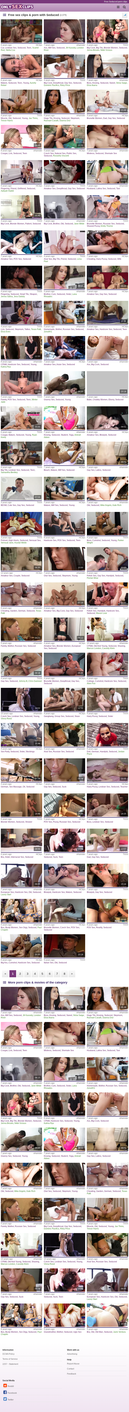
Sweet (112, 83)
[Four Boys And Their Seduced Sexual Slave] (64, 699)
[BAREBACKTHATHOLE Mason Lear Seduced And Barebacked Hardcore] (107, 594)
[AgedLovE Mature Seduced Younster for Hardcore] (64, 875)
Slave (77, 716)
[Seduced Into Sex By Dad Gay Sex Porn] (107, 101)
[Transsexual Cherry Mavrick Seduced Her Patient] (21, 206)
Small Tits (24, 294)
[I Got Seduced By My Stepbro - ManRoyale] (21, 664)
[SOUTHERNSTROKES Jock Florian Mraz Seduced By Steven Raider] (107, 558)
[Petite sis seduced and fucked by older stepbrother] (64, 206)
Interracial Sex (17, 857)
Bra (2, 857)
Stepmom (75, 118)
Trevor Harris (7, 120)
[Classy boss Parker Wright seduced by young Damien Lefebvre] (107, 523)
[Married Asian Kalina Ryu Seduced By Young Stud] (21, 347)
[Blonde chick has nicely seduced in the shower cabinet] (21, 805)
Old (10, 118)
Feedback (71, 1374)
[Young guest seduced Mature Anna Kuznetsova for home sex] (21, 66)
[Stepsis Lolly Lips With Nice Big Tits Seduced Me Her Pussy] (64, 805)
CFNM (4, 364)
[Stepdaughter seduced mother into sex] (21, 629)
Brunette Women (94, 118)
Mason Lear (101, 613)
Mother (59, 329)
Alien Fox (91, 683)
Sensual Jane (7, 543)
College (90, 681)
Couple (17, 575)
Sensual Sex (35, 540)
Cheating (91, 259)
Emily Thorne (107, 226)
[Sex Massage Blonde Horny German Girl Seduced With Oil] (21, 770)
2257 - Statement (10, 1364)
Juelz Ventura (119, 1332)
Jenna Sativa (7, 296)
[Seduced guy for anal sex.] (64, 734)
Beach (47, 470)
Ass (45, 48)
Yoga (71, 435)
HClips (39, 45)
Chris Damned (35, 681)
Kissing (95, 83)
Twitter (11, 1400)
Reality (99, 927)
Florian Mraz (92, 578)
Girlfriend (21, 188)
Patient (28, 223)
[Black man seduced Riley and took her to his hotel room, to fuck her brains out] (21, 840)
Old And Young (100, 646)
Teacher (124, 787)
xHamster (80, 45)
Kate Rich (117, 505)
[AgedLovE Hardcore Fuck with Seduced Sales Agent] (21, 875)
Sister (68, 294)
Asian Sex (61, 364)
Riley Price (65, 85)
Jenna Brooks (93, 50)
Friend (13, 188)
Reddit (11, 1386)
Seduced (21, 48)
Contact (70, 1369)
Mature (4, 83)
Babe (89, 399)
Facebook (12, 1393)
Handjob (110, 575)
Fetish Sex (91, 575)
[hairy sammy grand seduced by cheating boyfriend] (107, 242)
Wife (119, 259)
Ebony (111, 399)
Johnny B (23, 681)
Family (4, 399)
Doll (89, 751)
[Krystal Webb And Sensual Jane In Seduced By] (21, 523)
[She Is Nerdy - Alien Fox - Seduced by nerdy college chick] (107, 664)
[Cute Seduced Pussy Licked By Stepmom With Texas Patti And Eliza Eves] (21, 312)
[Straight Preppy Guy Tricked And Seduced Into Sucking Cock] (64, 770)
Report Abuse (73, 1364)
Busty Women (11, 927)
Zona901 (48, 331)
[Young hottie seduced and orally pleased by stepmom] (64, 558)
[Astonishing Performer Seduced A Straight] (64, 664)
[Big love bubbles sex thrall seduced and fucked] (21, 558)
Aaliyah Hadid (7, 191)
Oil (24, 787)
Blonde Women (111, 48)
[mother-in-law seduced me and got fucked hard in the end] (64, 312)
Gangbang (49, 716)
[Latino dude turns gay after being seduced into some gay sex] (107, 453)
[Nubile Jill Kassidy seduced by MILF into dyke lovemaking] (64, 31)
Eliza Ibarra (92, 85)
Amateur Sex (50, 188)
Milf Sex (51, 48)
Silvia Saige (121, 83)
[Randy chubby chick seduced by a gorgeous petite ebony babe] (107, 382)
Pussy (55, 822)
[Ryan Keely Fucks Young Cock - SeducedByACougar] (21, 418)
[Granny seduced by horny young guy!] (64, 382)
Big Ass (4, 962)
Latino (98, 470)
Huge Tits (48, 118)
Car (2, 48)
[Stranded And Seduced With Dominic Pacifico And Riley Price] (64, 66)
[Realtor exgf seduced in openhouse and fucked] (21, 242)
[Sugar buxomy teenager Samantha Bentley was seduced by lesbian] (21, 453)
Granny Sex (49, 399)
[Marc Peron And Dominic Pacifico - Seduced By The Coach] (64, 594)
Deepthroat (58, 83)
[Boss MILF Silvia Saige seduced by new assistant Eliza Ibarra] (107, 66)
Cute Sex (12, 505)
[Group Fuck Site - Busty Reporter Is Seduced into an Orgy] (21, 910)
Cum (53, 294)
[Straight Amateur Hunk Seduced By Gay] (64, 171)
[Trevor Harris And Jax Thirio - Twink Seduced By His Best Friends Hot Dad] (21, 101)
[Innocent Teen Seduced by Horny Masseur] (107, 629)
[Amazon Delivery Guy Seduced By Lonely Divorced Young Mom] (64, 629)
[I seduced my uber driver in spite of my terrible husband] (107, 171)
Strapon (33, 294)
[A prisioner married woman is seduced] (64, 945)
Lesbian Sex (10, 48)
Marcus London (94, 648)
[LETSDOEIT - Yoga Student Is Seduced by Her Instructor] (64, 418)
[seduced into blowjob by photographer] (107, 875)
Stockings (30, 751)
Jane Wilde (79, 223)
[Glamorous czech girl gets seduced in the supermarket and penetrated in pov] (64, 910)
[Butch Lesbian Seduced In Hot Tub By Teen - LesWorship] (21, 277)
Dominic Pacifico (51, 85)
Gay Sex (68, 83)
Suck (64, 787)
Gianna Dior (65, 120)
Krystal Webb (20, 543)
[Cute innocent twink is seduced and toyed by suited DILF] (21, 488)
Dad (105, 118)
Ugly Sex (77, 1332)
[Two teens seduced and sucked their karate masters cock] (64, 840)
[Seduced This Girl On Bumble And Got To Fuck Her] (107, 312)
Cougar (4, 153)
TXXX (125, 45)
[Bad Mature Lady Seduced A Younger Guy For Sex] (64, 488)
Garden (13, 611)
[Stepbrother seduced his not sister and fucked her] (64, 277)
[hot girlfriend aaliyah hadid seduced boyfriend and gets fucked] (21, 171)
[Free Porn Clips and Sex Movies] (17, 6)
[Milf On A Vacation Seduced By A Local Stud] (64, 453)
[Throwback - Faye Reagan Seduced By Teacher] (107, 770)
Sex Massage (15, 787)
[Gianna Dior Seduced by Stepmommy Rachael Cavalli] (64, 101)
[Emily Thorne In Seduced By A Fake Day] (107, 206)
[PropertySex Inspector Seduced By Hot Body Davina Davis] (107, 910)
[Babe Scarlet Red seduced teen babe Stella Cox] (21, 31)
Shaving (121, 646)
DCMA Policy (8, 1354)
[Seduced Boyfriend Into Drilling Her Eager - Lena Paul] (64, 242)
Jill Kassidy (71, 48)
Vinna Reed (6, 718)
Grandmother (50, 1332)
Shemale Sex (111, 153)
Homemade (49, 329)
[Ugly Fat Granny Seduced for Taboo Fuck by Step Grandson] (64, 1315)
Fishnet (4, 540)
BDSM (4, 505)
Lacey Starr (6, 894)
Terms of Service (10, 1359)
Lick (10, 153)
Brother (56, 223)
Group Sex (59, 716)
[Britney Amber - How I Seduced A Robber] (21, 945)
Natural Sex (60, 153)
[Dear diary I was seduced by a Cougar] (21, 136)
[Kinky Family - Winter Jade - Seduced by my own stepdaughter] (21, 382)
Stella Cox (10, 50)
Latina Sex (101, 188)
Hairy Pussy (101, 259)
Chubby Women (100, 399)
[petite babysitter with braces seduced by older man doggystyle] (107, 1315)
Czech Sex (49, 153)
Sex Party (5, 751)
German (22, 611)
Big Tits (99, 48)
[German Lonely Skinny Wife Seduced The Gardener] (21, 594)
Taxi (118, 188)
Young (26, 83)
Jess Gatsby (19, 296)
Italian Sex (48, 962)
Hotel (7, 857)
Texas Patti (36, 329)
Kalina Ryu (6, 367)
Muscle (4, 118)
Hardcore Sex (106, 329)
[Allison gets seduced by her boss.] (107, 805)
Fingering (5, 188)
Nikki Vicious (106, 50)
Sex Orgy (23, 927)
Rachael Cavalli (51, 120)
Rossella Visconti (61, 156)
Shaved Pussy (93, 226)
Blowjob (103, 435)
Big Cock (91, 48)
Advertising (72, 1354)
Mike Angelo (106, 505)
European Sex (7, 892)
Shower (28, 822)
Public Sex (71, 153)
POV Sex (18, 259)
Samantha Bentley (9, 472)
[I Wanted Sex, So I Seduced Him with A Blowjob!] (107, 418)
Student (64, 435)
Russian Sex (109, 223)
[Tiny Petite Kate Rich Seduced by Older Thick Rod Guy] (107, 488)
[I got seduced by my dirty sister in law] (107, 699)
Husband (91, 188)
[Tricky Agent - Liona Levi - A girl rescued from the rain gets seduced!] (64, 523)
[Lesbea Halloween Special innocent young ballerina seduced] (21, 699)
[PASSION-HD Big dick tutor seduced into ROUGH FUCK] (107, 347)
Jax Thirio (33, 118)
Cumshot (96, 540)
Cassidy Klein (108, 648)
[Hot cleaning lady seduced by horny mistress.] (107, 136)
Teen (29, 48)
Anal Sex (48, 259)
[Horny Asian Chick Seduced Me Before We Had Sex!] (64, 347)
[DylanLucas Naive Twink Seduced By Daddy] (107, 840)
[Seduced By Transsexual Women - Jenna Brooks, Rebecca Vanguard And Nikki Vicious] (107, 31)
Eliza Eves (5, 331)
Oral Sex (48, 575)
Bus (2, 927)
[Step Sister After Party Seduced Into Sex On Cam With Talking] (21, 734)
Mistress (90, 153)
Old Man (99, 1332)
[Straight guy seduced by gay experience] (107, 277)
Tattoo (27, 329)
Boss (89, 83)
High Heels (14, 540)
